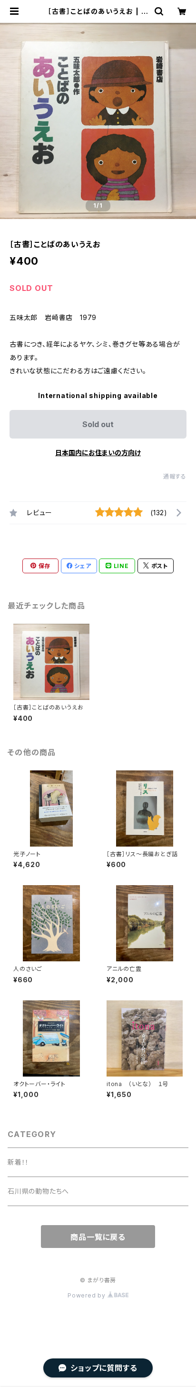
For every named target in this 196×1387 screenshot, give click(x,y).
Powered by (88, 1295)
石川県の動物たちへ (38, 1191)
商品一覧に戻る (98, 1237)
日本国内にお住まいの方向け (98, 453)
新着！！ (18, 1162)
